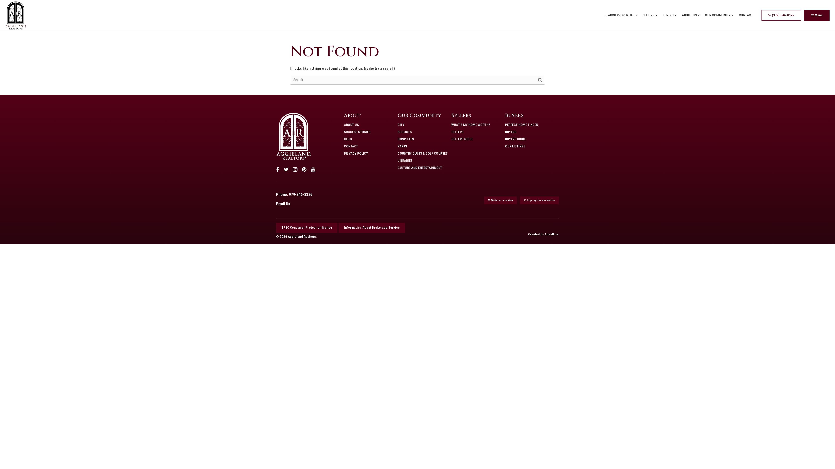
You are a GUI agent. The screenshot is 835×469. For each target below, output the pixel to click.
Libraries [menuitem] (405, 161)
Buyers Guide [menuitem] (515, 139)
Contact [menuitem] (746, 15)
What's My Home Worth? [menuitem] (470, 125)
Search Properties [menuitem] (620, 15)
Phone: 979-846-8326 (294, 194)
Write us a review (501, 200)
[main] (417, 63)
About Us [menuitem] (690, 15)
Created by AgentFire (543, 234)
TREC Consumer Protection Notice (307, 227)
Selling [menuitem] (649, 15)
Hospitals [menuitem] (406, 139)
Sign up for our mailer (540, 200)
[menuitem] (344, 160)
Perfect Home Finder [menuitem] (521, 125)
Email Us (283, 203)
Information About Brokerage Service (372, 227)
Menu (818, 15)
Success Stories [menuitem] (357, 132)
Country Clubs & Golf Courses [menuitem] (423, 153)
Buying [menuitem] (669, 15)
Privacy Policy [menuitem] (356, 153)
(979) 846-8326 (782, 15)
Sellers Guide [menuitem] (462, 139)
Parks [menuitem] (402, 146)
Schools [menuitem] (405, 132)
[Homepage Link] (293, 136)
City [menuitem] (401, 125)
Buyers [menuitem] (510, 132)
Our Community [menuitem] (718, 15)
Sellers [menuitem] (457, 132)
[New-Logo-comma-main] (15, 15)
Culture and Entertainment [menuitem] (420, 168)
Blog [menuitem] (348, 139)
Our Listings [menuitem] (515, 146)
